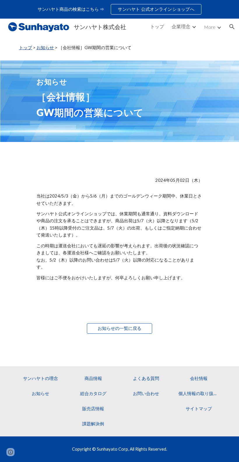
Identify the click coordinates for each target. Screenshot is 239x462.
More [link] (209, 27)
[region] (119, 9)
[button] (232, 27)
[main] (119, 48)
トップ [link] (157, 26)
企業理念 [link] (181, 26)
